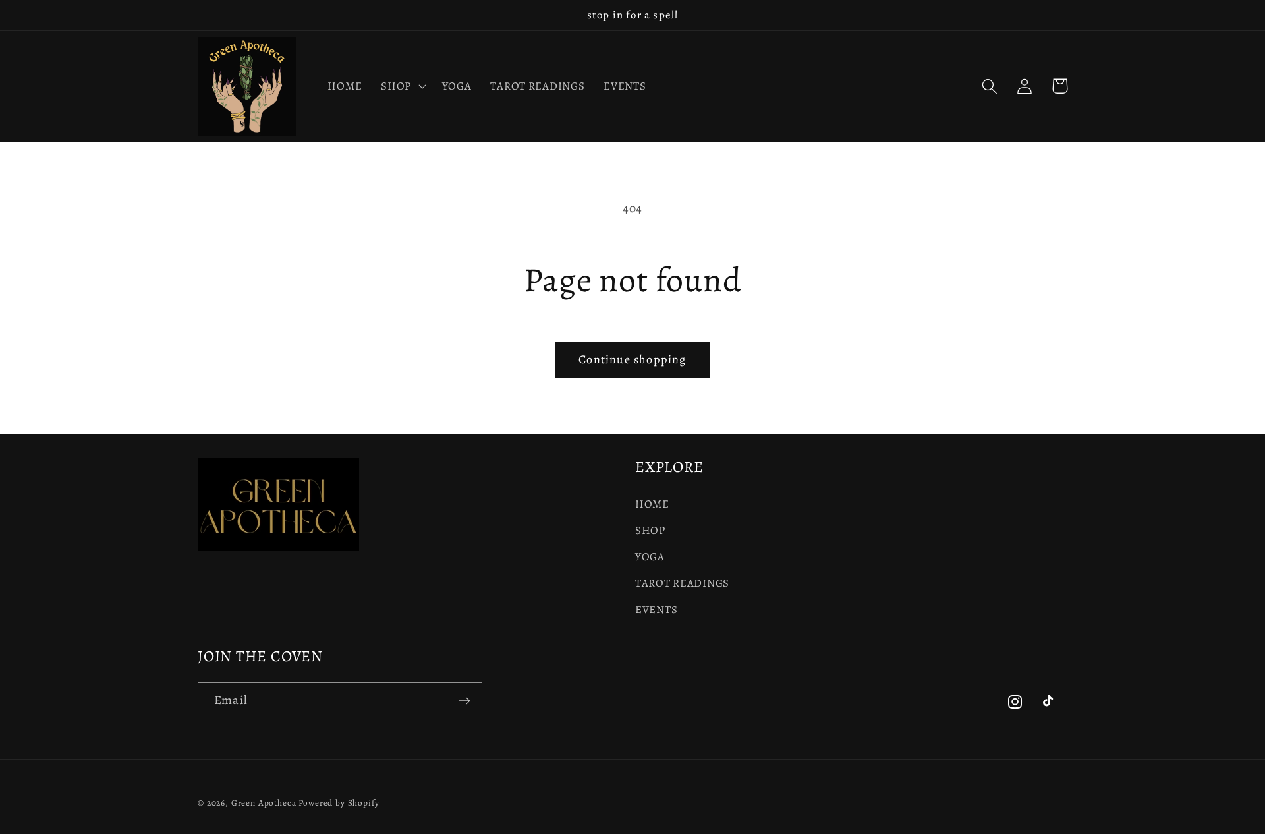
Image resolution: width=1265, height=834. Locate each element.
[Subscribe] (464, 700)
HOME (652, 504)
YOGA (650, 556)
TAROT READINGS (682, 583)
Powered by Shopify (338, 803)
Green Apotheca (263, 803)
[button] (402, 86)
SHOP (650, 530)
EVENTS (656, 609)
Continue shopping (632, 359)
